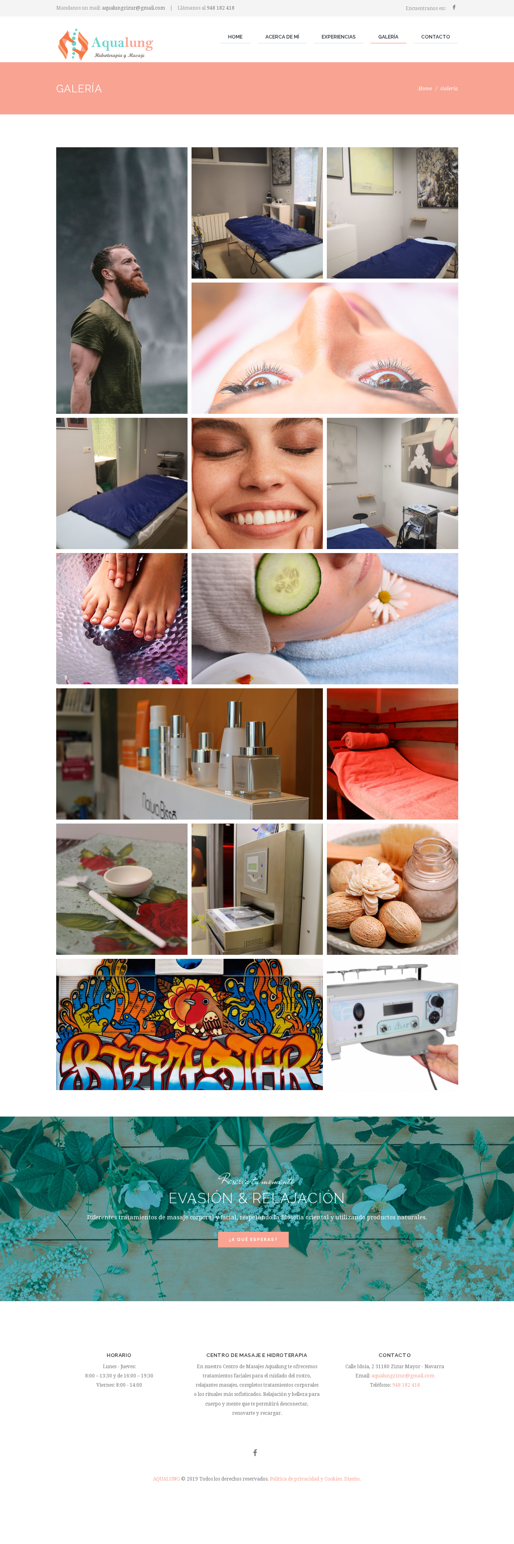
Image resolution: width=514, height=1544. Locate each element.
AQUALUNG (167, 1479)
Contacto (435, 37)
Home (235, 37)
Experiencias (339, 37)
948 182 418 (221, 8)
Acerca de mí (282, 37)
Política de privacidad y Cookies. (306, 1479)
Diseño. (352, 1479)
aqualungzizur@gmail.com (133, 8)
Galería (388, 37)
